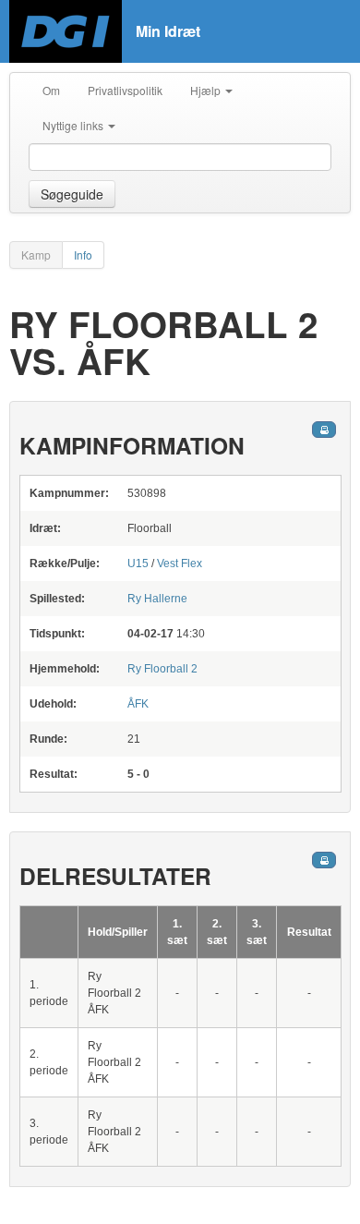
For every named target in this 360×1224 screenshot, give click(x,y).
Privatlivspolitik (125, 90)
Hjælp (206, 90)
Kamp (36, 254)
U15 (138, 563)
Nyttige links (74, 125)
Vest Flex (179, 563)
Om (51, 90)
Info (83, 254)
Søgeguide (72, 194)
